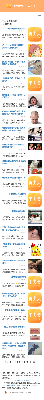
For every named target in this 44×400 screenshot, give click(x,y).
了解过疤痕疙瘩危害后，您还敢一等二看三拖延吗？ (13, 228)
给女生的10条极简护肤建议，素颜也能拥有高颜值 (13, 46)
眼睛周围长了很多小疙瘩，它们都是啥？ (13, 96)
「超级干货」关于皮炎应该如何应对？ (13, 245)
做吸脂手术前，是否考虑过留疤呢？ (13, 79)
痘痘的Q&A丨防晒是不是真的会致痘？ (14, 162)
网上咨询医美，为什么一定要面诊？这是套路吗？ (13, 62)
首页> (4, 21)
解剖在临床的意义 (19, 210)
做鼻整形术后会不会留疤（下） (14, 177)
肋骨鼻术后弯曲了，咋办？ (15, 310)
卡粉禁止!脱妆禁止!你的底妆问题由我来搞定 (14, 145)
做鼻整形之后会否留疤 (17, 194)
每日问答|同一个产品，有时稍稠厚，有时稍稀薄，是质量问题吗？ (14, 346)
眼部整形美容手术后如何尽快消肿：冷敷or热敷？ (13, 294)
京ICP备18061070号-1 (22, 380)
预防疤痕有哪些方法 (18, 277)
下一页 (32, 362)
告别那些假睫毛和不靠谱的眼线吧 (13, 261)
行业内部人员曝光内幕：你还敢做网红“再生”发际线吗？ (13, 112)
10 (27, 362)
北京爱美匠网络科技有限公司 (13, 385)
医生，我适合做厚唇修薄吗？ (15, 326)
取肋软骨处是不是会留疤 (16, 28)
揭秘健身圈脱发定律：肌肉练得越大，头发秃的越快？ (13, 129)
